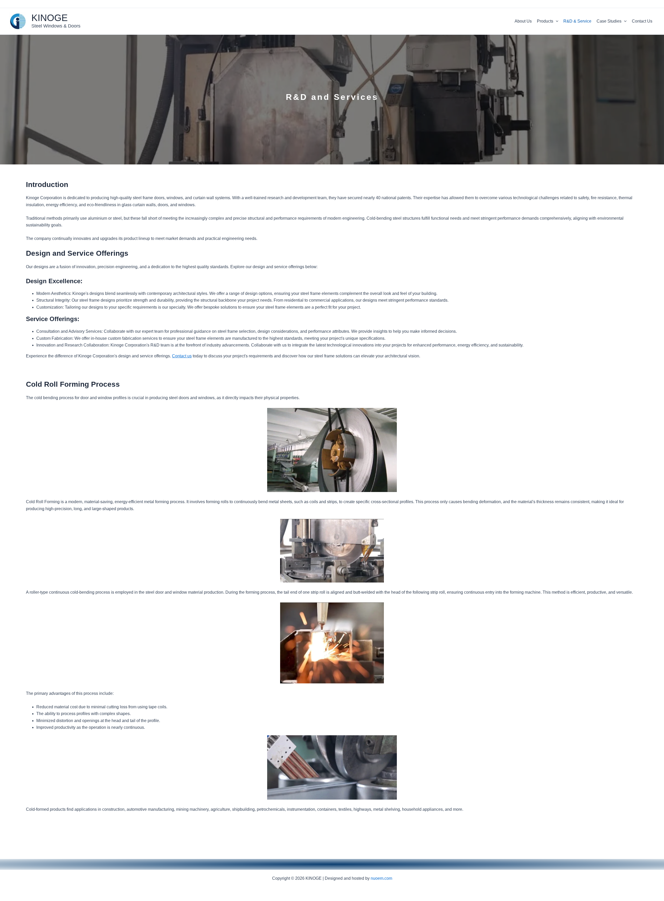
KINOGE (49, 17)
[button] (555, 21)
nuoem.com (381, 878)
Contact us (182, 356)
